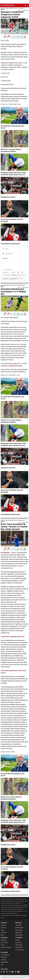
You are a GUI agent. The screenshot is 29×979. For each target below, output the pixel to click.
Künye (2, 930)
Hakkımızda (3, 932)
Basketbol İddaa (19, 927)
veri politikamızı (17, 977)
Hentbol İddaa (18, 930)
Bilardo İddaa (18, 932)
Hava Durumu (18, 942)
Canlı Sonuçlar (4, 942)
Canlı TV (3, 945)
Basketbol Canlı (4, 962)
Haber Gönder (18, 945)
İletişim (2, 935)
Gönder (14, 275)
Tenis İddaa (3, 959)
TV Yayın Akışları (19, 949)
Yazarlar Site (4, 957)
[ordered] (12, 272)
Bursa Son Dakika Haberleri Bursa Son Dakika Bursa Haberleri (13, 9)
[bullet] (14, 272)
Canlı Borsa (3, 940)
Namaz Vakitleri (19, 947)
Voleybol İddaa (18, 935)
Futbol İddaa (18, 925)
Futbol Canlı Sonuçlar (6, 947)
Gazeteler (17, 940)
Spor (2, 9)
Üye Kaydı (3, 927)
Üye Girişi (3, 925)
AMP (2, 964)
